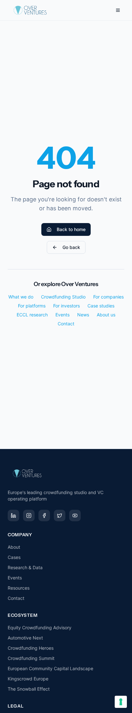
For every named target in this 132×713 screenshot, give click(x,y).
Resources (18, 588)
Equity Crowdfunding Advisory (39, 627)
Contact (66, 323)
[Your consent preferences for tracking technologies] (121, 702)
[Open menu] (117, 10)
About (14, 547)
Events (62, 314)
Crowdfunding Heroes (31, 648)
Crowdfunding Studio (63, 296)
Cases (14, 557)
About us (106, 314)
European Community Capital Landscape (50, 668)
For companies (108, 296)
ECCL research (32, 314)
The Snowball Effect (29, 689)
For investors (66, 305)
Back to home (71, 229)
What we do (20, 296)
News (83, 314)
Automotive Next (25, 637)
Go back (71, 247)
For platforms (31, 305)
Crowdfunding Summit (31, 658)
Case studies (100, 305)
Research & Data (25, 567)
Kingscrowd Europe (28, 678)
